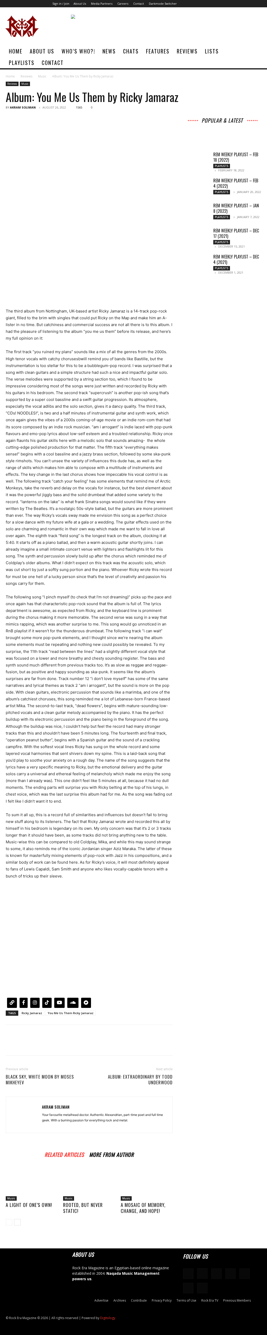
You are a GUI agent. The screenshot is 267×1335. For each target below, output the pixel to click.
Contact (138, 3)
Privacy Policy (162, 1300)
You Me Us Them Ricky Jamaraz (70, 1013)
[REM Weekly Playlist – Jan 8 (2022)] (196, 212)
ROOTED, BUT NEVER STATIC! (83, 1207)
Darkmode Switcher (163, 3)
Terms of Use (186, 1300)
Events (242, 130)
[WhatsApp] (47, 119)
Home (15, 51)
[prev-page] (9, 1222)
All (188, 126)
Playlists (21, 63)
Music (42, 76)
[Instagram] (215, 3)
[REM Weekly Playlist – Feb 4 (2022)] (196, 187)
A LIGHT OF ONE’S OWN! (29, 1204)
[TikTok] (241, 3)
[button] (255, 51)
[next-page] (17, 1222)
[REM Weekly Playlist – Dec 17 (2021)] (196, 237)
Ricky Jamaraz (32, 1013)
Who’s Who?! (78, 51)
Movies (225, 130)
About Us (80, 3)
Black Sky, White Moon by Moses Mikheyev (40, 1079)
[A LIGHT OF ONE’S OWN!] (32, 1183)
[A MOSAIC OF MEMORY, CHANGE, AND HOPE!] (147, 1183)
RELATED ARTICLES (64, 1154)
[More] (59, 119)
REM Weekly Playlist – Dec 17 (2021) (236, 233)
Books (197, 134)
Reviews (187, 51)
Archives (239, 126)
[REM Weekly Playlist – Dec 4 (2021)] (196, 263)
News (109, 51)
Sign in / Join (60, 3)
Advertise (101, 1300)
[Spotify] (232, 3)
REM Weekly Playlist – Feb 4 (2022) (235, 183)
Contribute (139, 1300)
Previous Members (237, 1300)
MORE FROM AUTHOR (111, 1154)
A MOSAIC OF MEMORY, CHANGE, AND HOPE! (143, 1207)
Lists (212, 51)
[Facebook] (206, 3)
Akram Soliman (23, 107)
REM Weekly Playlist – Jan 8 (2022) (236, 208)
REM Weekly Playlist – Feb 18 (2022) (235, 157)
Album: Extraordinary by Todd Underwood (140, 1079)
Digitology (107, 1318)
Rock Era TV (209, 1300)
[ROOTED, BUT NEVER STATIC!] (89, 1183)
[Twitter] (249, 3)
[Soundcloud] (223, 3)
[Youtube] (258, 3)
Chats (131, 51)
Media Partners (101, 3)
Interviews (204, 126)
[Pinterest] (35, 119)
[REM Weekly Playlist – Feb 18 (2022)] (196, 161)
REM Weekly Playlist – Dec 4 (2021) (236, 259)
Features (157, 51)
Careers (122, 3)
